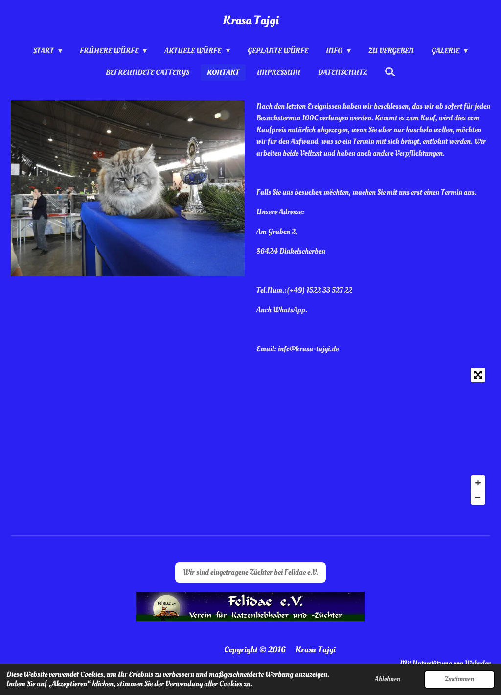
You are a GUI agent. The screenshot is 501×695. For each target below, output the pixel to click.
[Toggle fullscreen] (478, 375)
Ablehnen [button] (387, 679)
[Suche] (390, 72)
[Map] (250, 436)
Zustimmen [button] (459, 679)
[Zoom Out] (478, 497)
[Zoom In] (478, 482)
